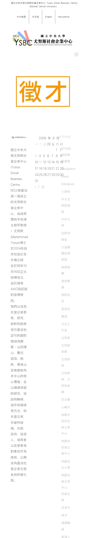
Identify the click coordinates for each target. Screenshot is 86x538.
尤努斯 (65, 337)
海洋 (64, 515)
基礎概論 (65, 284)
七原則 (65, 191)
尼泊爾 (65, 399)
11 (40, 162)
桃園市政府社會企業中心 (65, 424)
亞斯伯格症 (65, 236)
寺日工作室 (65, 327)
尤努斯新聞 (65, 348)
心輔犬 (65, 407)
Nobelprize (67, 184)
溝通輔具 (65, 525)
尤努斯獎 (65, 362)
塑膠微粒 (65, 297)
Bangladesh (68, 168)
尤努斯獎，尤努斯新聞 (65, 382)
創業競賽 (65, 270)
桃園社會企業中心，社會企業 (65, 487)
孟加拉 (65, 308)
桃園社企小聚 (65, 464)
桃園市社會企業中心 (65, 447)
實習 (64, 316)
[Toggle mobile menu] (76, 54)
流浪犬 (65, 507)
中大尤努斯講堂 (65, 205)
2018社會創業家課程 (66, 154)
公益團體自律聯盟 (65, 253)
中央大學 (65, 222)
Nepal (64, 176)
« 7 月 (39, 187)
